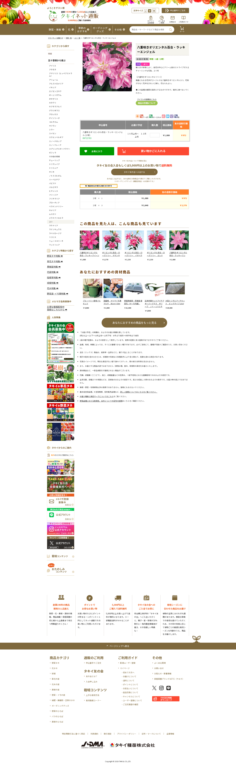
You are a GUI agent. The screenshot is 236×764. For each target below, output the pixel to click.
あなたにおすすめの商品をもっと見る (134, 323)
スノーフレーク (55, 145)
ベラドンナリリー (56, 206)
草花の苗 (55, 678)
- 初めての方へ (128, 672)
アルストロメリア (56, 83)
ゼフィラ (52, 152)
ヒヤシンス (53, 191)
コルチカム (53, 122)
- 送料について (128, 680)
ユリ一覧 (77, 38)
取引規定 (107, 733)
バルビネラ (53, 187)
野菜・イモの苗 (58, 695)
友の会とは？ (91, 676)
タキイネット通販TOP (55, 38)
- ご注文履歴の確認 (130, 704)
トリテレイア (54, 164)
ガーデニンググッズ (60, 705)
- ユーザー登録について (132, 700)
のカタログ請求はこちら (62, 455)
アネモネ (52, 69)
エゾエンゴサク (55, 91)
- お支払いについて (130, 688)
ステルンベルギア (56, 137)
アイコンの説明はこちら (147, 99)
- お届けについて (129, 676)
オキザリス (53, 99)
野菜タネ (55, 663)
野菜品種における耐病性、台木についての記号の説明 (101, 401)
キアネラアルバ (55, 106)
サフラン (52, 125)
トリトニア (53, 168)
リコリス (52, 237)
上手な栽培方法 (92, 695)
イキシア (52, 87)
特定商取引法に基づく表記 (73, 733)
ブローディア (54, 202)
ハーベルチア (54, 179)
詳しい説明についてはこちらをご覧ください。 (138, 392)
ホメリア (52, 210)
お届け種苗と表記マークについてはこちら (96, 396)
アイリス (52, 65)
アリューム (53, 79)
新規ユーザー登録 (127, 663)
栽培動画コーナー (93, 700)
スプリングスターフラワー (59, 149)
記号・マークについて (151, 733)
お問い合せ (159, 668)
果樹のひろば (57, 721)
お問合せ (172, 22)
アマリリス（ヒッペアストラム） (60, 74)
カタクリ (52, 102)
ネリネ (51, 172)
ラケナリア (53, 225)
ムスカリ (52, 214)
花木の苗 (55, 684)
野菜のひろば (57, 711)
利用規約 (94, 733)
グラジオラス (54, 110)
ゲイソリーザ (54, 118)
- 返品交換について (130, 692)
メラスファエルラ (56, 218)
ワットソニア (54, 244)
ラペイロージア (55, 233)
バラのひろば (57, 716)
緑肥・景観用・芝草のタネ (63, 700)
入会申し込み (91, 681)
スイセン (52, 133)
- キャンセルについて (131, 696)
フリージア (53, 195)
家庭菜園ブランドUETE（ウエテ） (169, 678)
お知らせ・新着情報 (162, 673)
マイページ (125, 668)
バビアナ (52, 183)
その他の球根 (54, 156)
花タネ (54, 668)
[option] (91, 246)
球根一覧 (69, 38)
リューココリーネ (56, 241)
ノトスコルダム (55, 175)
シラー (51, 129)
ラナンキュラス (55, 229)
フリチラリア (54, 198)
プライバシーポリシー (126, 733)
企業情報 (170, 733)
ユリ (51, 221)
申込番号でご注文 (93, 663)
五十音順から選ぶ (57, 60)
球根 (50, 53)
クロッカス (53, 114)
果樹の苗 (55, 689)
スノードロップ (55, 141)
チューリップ (54, 160)
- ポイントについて (130, 684)
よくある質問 (160, 663)
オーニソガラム (55, 95)
